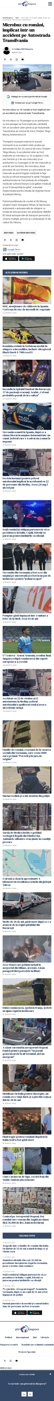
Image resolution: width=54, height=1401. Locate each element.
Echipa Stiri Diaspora (24, 49)
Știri (17, 18)
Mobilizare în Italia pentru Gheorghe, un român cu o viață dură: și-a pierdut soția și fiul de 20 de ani (27, 1096)
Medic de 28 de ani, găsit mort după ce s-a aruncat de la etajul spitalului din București (27, 924)
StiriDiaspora (8, 18)
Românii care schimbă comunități (38, 1344)
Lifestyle (45, 1337)
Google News (13, 249)
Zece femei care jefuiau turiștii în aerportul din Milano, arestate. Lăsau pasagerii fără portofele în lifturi (24, 968)
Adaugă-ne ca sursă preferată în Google (29, 96)
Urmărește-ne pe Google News (29, 102)
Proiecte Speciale (27, 1351)
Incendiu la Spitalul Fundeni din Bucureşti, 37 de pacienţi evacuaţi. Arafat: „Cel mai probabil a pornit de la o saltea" (27, 392)
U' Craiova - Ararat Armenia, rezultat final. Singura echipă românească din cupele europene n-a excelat (27, 658)
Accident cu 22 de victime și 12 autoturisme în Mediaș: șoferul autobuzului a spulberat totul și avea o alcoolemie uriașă (24, 703)
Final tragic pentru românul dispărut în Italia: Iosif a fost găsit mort (25, 1138)
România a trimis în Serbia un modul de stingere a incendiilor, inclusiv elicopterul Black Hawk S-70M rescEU (27, 349)
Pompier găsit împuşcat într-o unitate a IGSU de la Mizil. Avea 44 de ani (25, 617)
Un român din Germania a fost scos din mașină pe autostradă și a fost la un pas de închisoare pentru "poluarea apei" (27, 575)
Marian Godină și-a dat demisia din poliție (26, 795)
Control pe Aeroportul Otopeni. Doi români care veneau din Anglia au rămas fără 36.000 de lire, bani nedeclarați (26, 1219)
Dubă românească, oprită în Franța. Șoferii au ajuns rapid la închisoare (27, 1009)
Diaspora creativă (9, 1344)
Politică (8, 1337)
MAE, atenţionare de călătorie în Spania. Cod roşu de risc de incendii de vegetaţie (26, 308)
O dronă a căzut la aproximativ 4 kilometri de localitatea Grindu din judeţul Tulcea (27, 881)
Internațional (22, 1337)
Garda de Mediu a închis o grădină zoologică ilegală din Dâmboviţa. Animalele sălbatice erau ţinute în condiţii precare (26, 837)
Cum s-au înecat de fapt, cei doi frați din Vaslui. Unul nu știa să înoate (26, 1178)
